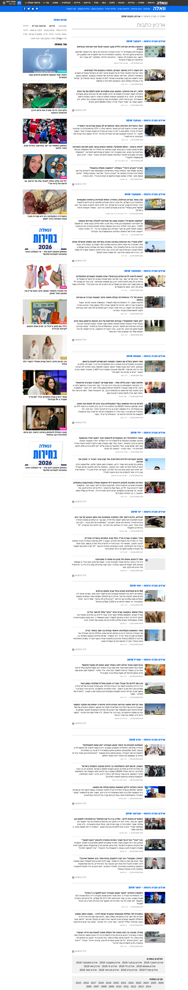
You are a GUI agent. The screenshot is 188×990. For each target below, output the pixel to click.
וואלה (162, 16)
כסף (104, 3)
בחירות (131, 3)
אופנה (55, 3)
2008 (103, 986)
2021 (123, 983)
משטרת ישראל (35, 34)
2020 (116, 983)
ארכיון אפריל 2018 (148, 970)
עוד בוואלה (61, 44)
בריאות (87, 3)
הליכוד (25, 30)
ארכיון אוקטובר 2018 (110, 962)
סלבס (112, 3)
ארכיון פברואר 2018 (109, 970)
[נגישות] (4, 3)
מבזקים (146, 9)
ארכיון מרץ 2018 (129, 970)
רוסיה (53, 39)
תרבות (121, 3)
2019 (108, 983)
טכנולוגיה (66, 3)
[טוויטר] (29, 9)
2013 (141, 986)
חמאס (64, 34)
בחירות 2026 (83, 9)
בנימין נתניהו (49, 30)
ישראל (51, 34)
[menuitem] (149, 3)
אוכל (96, 3)
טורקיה (58, 34)
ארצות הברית (39, 26)
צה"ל (59, 39)
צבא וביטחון (136, 9)
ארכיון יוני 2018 (109, 966)
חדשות (151, 3)
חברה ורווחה (150, 16)
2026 (161, 983)
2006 (89, 986)
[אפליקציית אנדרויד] (37, 9)
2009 (111, 986)
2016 (86, 983)
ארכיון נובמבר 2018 (132, 962)
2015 (78, 983)
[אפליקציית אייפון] (33, 9)
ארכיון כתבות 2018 (130, 16)
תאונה (33, 39)
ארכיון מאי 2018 (92, 966)
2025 (153, 983)
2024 (146, 983)
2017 (93, 983)
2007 (96, 986)
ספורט (141, 3)
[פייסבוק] (24, 9)
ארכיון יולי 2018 (126, 966)
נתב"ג (25, 34)
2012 (133, 986)
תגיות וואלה (60, 20)
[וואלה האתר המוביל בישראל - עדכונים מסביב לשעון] (162, 2)
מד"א (45, 34)
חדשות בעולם (97, 9)
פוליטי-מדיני (110, 9)
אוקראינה (62, 26)
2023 (138, 983)
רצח (38, 39)
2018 (101, 983)
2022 (131, 983)
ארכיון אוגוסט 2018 (145, 966)
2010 (118, 986)
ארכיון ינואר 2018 (88, 970)
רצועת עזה (45, 39)
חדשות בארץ (123, 9)
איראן (52, 26)
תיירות (77, 3)
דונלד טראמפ (36, 30)
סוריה (64, 39)
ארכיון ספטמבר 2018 (86, 962)
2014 (148, 986)
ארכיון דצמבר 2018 (153, 962)
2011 (126, 986)
